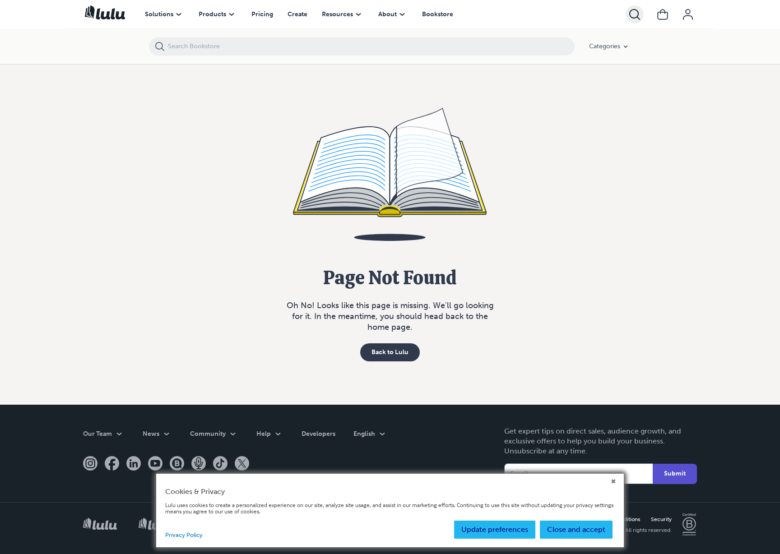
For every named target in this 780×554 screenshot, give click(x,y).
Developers (318, 434)
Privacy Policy (184, 534)
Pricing (262, 14)
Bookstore (437, 14)
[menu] (178, 14)
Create (297, 14)
